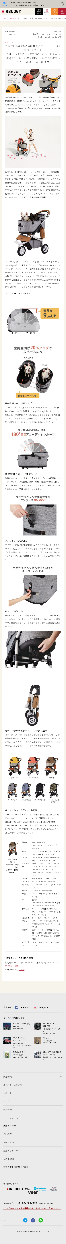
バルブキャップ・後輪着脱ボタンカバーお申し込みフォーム (32, 1208)
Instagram (43, 1007)
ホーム (4, 18)
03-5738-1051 (11, 966)
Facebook (25, 1007)
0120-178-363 (27, 1203)
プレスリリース (15, 18)
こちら (21, 969)
